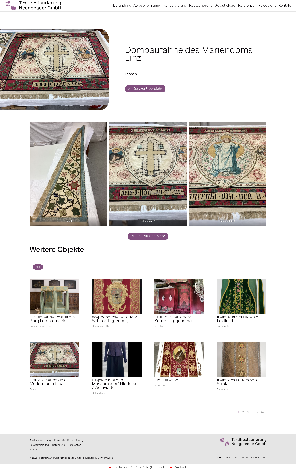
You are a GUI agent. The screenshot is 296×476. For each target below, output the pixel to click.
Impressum (231, 458)
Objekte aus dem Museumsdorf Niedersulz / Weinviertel (116, 384)
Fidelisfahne (166, 380)
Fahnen (34, 389)
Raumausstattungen (41, 326)
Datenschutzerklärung (253, 458)
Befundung (122, 6)
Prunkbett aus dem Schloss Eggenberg (173, 319)
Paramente (223, 326)
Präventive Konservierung (69, 440)
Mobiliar (159, 326)
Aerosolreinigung (147, 6)
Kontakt (285, 6)
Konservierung (175, 6)
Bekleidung (98, 393)
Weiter (261, 412)
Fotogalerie (268, 6)
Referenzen (247, 6)
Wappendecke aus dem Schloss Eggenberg (114, 319)
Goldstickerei (225, 6)
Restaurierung (201, 6)
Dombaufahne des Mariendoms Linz (47, 382)
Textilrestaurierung (40, 440)
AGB (219, 458)
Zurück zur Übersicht (145, 88)
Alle (38, 267)
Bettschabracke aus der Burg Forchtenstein (52, 319)
